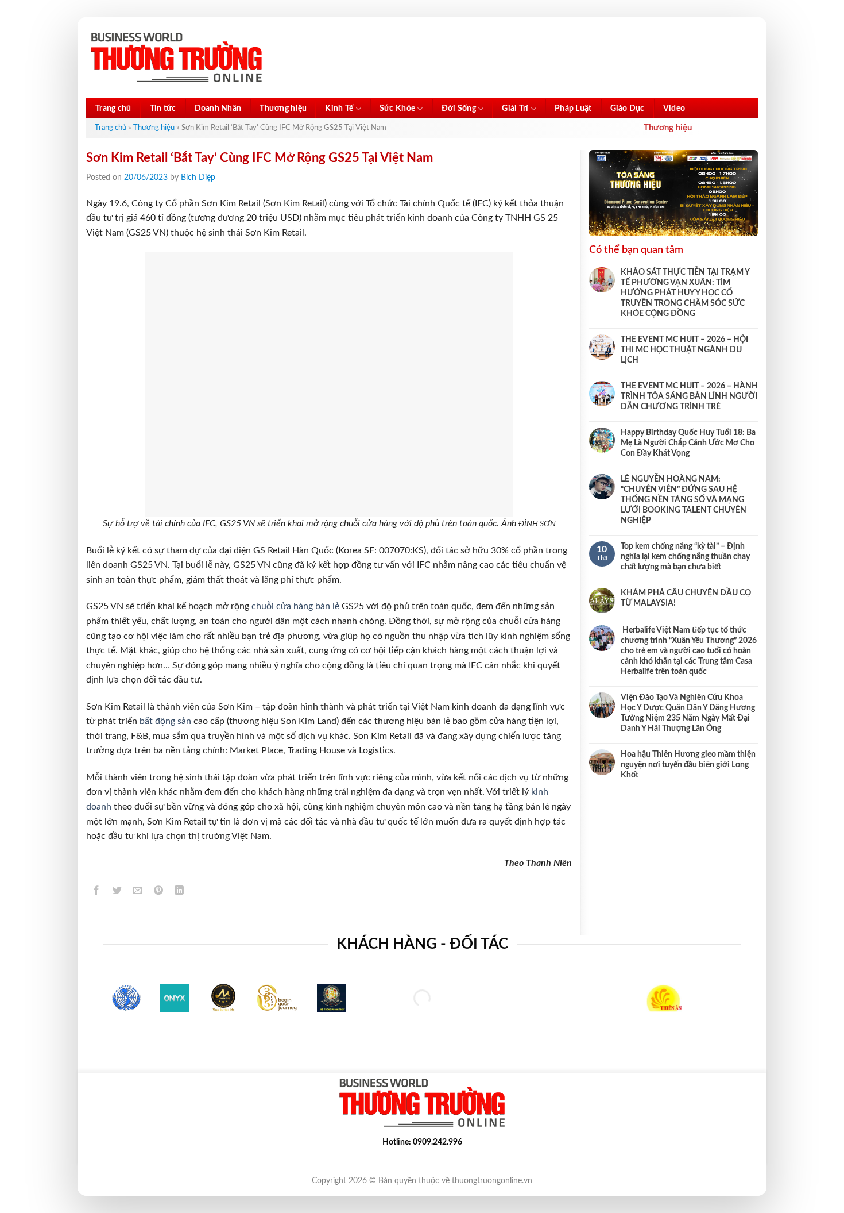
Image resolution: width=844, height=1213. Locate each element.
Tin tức (163, 109)
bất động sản (165, 721)
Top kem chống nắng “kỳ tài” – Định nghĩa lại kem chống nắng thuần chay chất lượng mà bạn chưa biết (685, 556)
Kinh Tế (339, 109)
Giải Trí (515, 109)
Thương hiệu (283, 109)
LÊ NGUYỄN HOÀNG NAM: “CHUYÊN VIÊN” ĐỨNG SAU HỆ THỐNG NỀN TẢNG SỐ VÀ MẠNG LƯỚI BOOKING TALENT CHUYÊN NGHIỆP (683, 500)
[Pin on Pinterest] (158, 892)
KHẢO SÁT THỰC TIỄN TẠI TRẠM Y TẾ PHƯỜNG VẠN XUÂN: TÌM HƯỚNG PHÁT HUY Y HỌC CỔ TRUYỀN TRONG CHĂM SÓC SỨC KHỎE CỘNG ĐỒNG (685, 293)
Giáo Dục (627, 109)
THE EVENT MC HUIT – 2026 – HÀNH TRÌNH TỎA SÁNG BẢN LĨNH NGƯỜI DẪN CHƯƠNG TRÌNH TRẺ (689, 396)
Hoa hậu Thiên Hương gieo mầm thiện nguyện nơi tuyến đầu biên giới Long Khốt (688, 764)
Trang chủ (113, 109)
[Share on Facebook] (96, 892)
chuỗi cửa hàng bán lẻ (295, 606)
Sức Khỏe (397, 109)
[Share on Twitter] (117, 892)
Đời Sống (459, 109)
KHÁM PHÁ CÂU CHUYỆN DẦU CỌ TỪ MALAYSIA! (686, 598)
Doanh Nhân (218, 109)
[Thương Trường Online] (176, 58)
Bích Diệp (198, 178)
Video (674, 109)
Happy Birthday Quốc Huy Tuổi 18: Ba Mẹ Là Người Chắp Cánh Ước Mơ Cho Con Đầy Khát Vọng (688, 443)
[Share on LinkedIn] (179, 892)
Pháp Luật (573, 109)
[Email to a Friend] (138, 892)
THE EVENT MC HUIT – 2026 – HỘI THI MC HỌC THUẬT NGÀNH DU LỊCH (684, 350)
